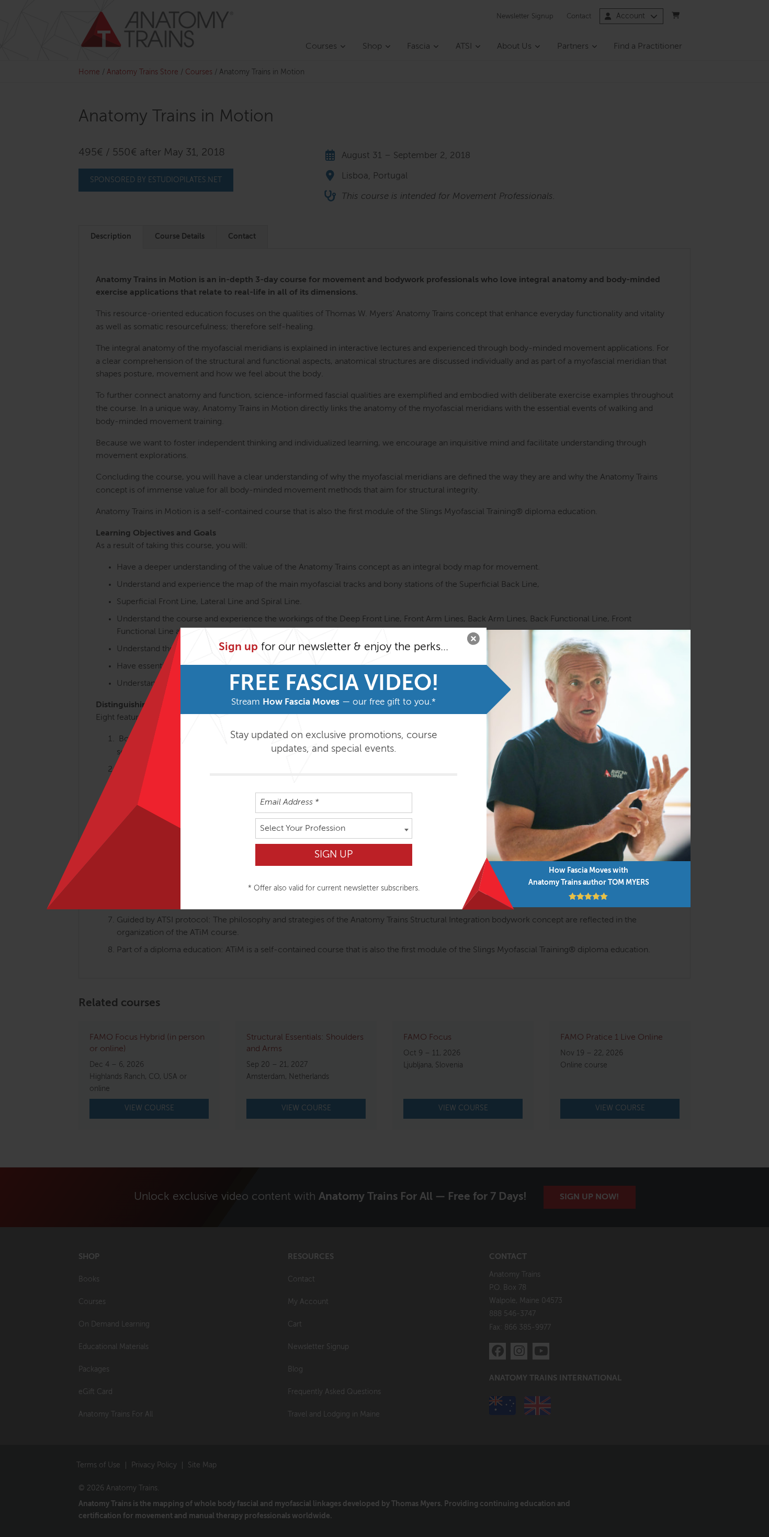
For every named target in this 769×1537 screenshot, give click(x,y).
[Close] (473, 640)
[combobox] (333, 828)
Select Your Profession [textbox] (302, 829)
